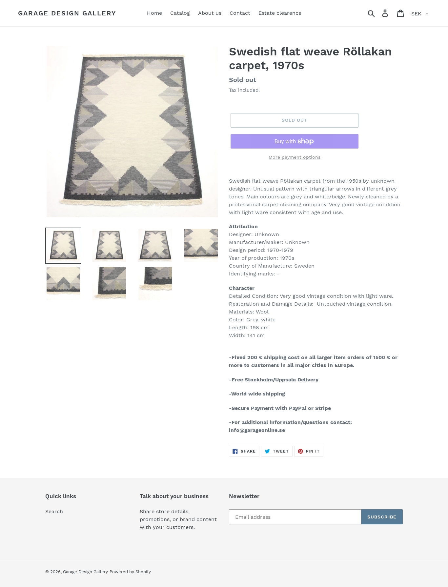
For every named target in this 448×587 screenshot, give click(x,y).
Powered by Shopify (130, 571)
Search (54, 511)
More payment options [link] (294, 157)
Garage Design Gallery (67, 13)
